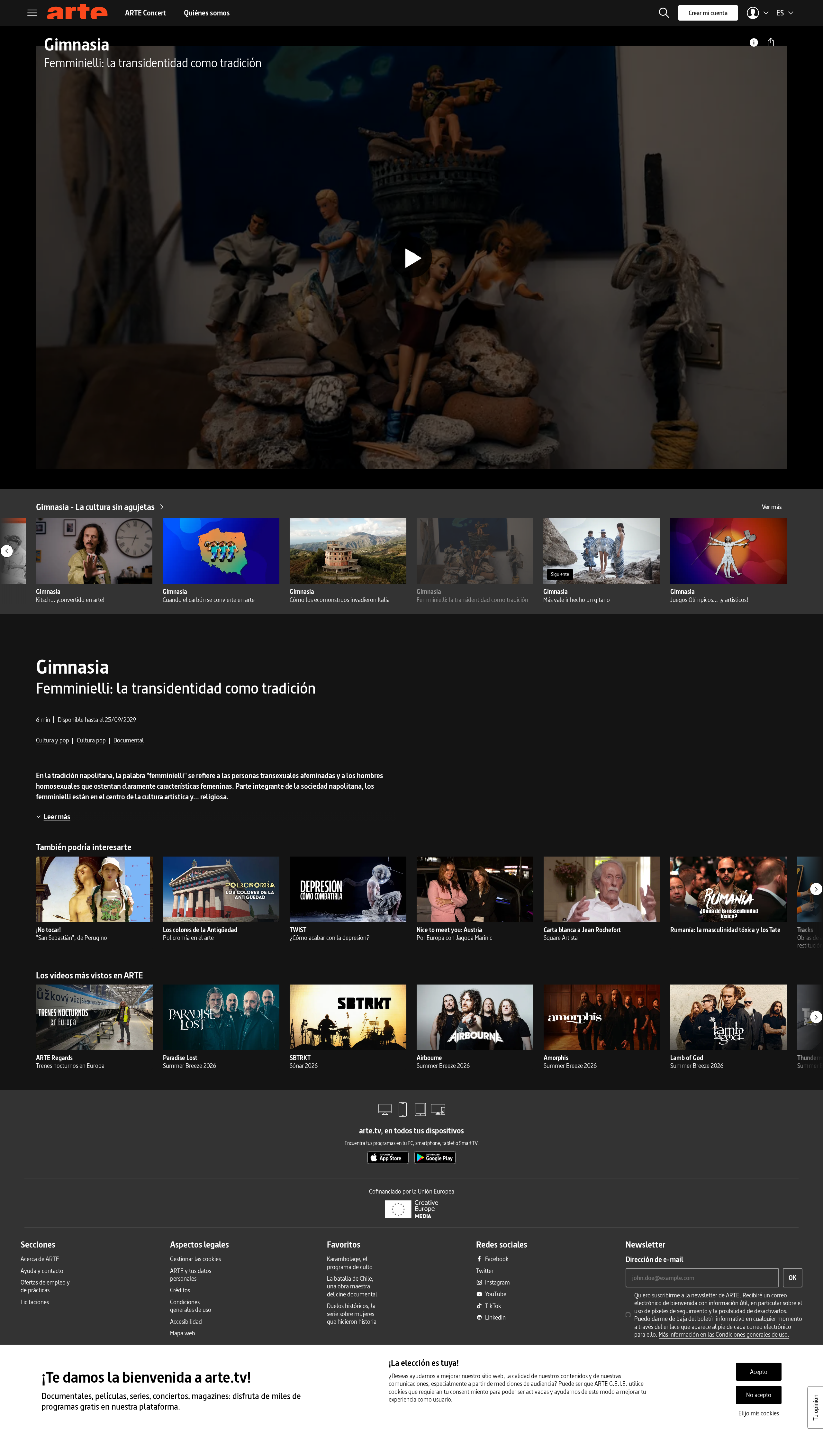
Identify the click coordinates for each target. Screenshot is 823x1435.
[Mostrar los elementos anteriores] (6, 551)
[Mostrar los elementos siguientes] (816, 889)
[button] (664, 12)
